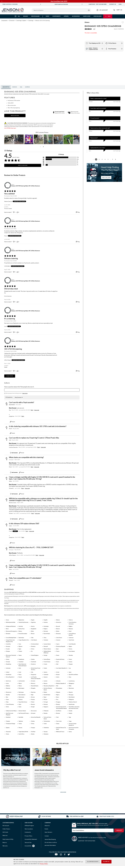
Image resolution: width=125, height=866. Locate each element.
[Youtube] (56, 855)
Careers (47, 836)
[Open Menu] (29, 10)
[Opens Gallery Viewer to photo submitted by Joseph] (38, 139)
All (19, 16)
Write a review (15, 115)
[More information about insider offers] (102, 48)
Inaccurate (36, 410)
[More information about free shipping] (102, 43)
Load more (9, 376)
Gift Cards (5, 832)
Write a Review (22, 165)
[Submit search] (88, 10)
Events (46, 829)
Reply (32, 410)
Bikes (47, 16)
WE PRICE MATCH (61, 4)
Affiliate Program (29, 825)
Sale (109, 16)
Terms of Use (28, 842)
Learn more (24, 393)
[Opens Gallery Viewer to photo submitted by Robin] (78, 139)
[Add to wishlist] (123, 22)
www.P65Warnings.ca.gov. (10, 128)
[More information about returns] (122, 43)
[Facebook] (65, 855)
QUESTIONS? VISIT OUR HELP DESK (98, 4)
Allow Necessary (92, 861)
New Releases (35, 16)
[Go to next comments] (115, 159)
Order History (6, 829)
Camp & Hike (86, 16)
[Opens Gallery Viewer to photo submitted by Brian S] (48, 139)
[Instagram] (61, 855)
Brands (25, 16)
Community (28, 832)
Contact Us (112, 4)
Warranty (5, 846)
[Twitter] (69, 855)
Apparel (66, 16)
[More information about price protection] (122, 48)
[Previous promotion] (40, 4)
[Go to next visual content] (43, 146)
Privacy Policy (44, 863)
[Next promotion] (82, 4)
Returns (5, 842)
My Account (6, 825)
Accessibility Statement (31, 839)
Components (56, 16)
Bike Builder (98, 16)
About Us (47, 825)
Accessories (76, 16)
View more (63, 792)
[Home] (13, 10)
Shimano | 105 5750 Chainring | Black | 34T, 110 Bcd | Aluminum (25, 185)
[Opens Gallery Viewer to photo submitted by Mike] (58, 139)
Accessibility (28, 846)
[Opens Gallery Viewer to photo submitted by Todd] (9, 139)
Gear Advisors (48, 832)
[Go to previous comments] (93, 159)
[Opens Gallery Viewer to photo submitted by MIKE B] (19, 139)
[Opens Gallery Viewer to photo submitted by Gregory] (68, 139)
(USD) (120, 4)
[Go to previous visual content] (40, 146)
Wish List (5, 835)
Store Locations (29, 829)
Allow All (106, 861)
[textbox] (42, 390)
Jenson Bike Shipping (50, 839)
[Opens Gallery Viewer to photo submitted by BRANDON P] (29, 139)
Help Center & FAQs (8, 839)
